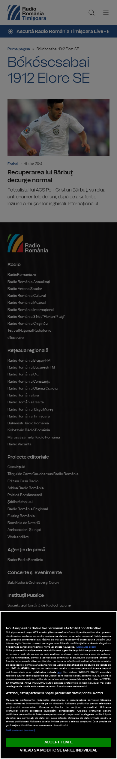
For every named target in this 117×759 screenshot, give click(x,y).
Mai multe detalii (86, 647)
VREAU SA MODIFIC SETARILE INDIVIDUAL (58, 750)
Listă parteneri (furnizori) (20, 730)
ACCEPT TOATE (58, 742)
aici (60, 672)
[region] (58, 685)
